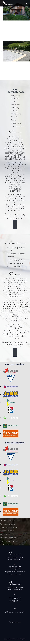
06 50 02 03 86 (15, 566)
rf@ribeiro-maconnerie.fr (15, 572)
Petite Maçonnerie (12, 63)
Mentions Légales (21, 639)
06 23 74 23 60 (15, 568)
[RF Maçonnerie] (7, 3)
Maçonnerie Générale (12, 22)
